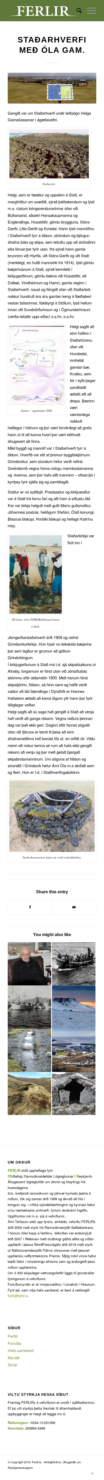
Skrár (12, 1364)
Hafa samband (20, 1350)
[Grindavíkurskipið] (73, 963)
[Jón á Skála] (29, 963)
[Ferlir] (43, 10)
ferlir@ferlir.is (18, 1295)
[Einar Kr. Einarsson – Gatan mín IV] (29, 1007)
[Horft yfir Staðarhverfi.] (52, 88)
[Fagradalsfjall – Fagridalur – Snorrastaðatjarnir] (29, 1093)
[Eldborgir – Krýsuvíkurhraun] (73, 1007)
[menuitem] (76, 10)
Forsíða (14, 1343)
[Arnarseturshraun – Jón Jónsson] (73, 1093)
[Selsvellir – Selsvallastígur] (29, 1050)
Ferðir (13, 1336)
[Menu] (89, 10)
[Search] (76, 10)
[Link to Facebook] (92, 1473)
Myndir (14, 1357)
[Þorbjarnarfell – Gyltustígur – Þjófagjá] (73, 1050)
